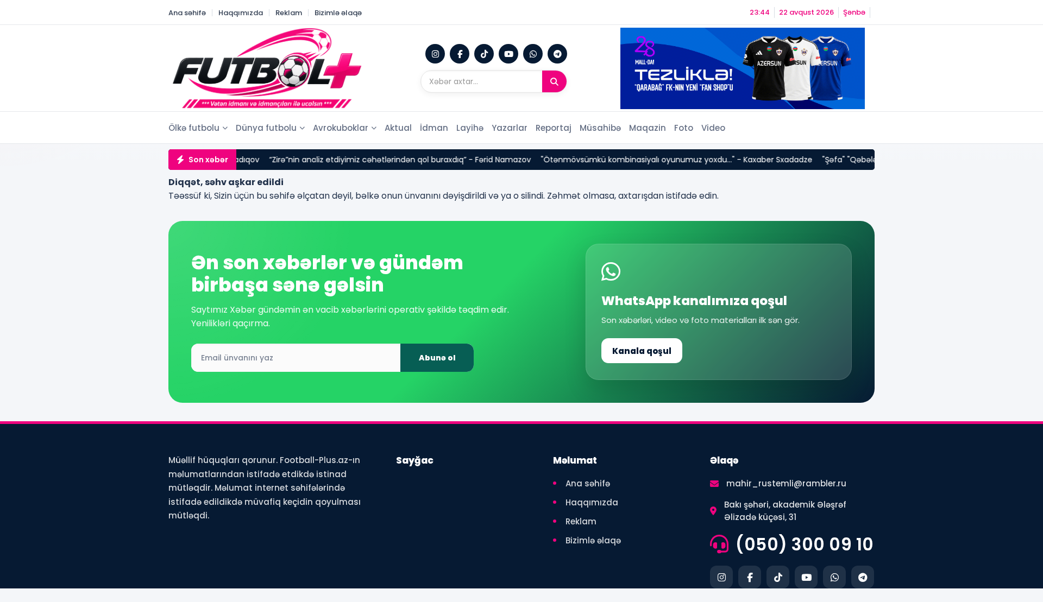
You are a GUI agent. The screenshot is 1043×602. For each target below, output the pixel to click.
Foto (683, 128)
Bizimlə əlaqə (338, 12)
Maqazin (647, 128)
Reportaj (553, 128)
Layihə (469, 128)
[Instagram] (435, 54)
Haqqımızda (240, 12)
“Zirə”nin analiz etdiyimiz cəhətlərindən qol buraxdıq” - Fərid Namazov (368, 159)
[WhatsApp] (533, 54)
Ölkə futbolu (193, 128)
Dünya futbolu (266, 128)
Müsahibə (600, 128)
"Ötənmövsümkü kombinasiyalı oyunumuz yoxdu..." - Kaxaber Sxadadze (644, 159)
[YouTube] (508, 54)
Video (713, 128)
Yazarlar (509, 128)
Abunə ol (437, 357)
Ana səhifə (187, 12)
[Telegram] (557, 54)
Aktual (398, 128)
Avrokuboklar (340, 128)
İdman (434, 128)
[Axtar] (554, 81)
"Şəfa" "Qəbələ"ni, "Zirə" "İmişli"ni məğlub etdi (874, 159)
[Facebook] (459, 54)
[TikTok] (484, 54)
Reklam (288, 12)
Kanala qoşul (641, 351)
